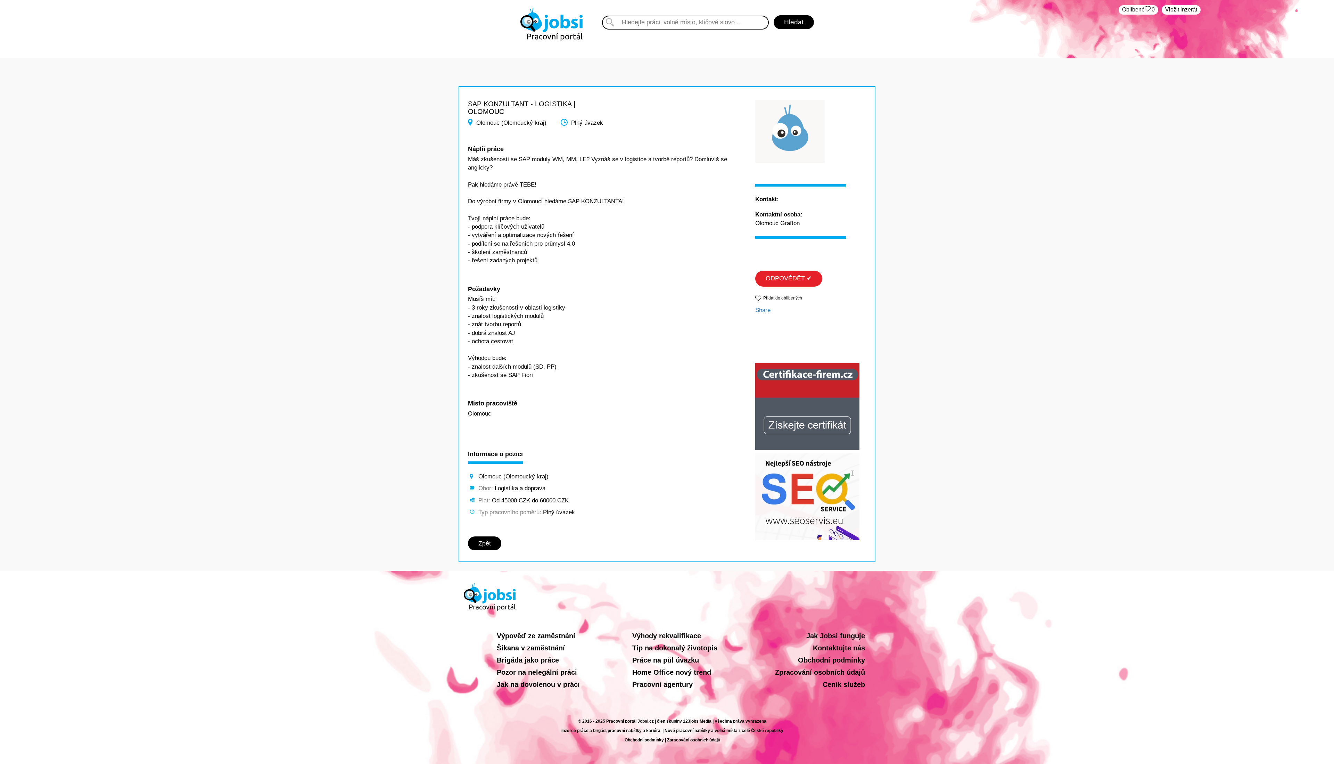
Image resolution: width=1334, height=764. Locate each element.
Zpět (484, 543)
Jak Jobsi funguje (835, 636)
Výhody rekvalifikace (666, 636)
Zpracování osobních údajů (820, 672)
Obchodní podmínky (831, 660)
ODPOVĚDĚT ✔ (789, 278)
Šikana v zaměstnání (531, 648)
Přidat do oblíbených (782, 298)
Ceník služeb (844, 684)
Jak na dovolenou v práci (538, 684)
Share (763, 310)
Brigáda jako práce (528, 660)
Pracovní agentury (662, 684)
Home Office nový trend (671, 672)
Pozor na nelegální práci (537, 672)
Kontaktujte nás (839, 648)
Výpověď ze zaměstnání (536, 636)
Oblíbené (1138, 10)
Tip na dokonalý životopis (674, 648)
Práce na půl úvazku (665, 660)
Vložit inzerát (1181, 10)
